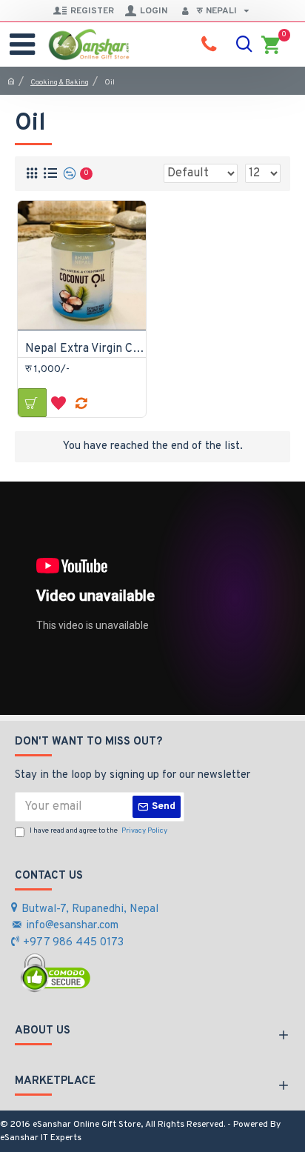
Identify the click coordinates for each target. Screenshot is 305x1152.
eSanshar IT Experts (40, 1138)
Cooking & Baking (59, 82)
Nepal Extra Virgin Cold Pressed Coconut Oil (86, 349)
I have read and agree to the (98, 831)
